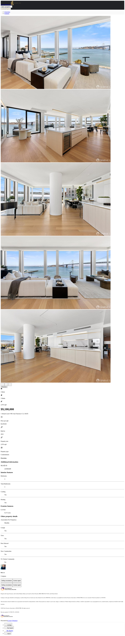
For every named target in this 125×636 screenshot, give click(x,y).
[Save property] (6, 384)
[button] (62, 52)
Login (2, 8)
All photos (4, 387)
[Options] (2, 384)
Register (8, 8)
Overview (7, 12)
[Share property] (10, 384)
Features (6, 13)
